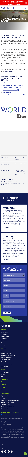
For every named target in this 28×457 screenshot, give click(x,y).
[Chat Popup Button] (25, 453)
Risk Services (4, 366)
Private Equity (4, 338)
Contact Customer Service (8, 409)
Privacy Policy (4, 422)
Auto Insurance (7, 83)
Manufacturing (5, 336)
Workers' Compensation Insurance (13, 94)
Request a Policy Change (7, 402)
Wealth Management (6, 364)
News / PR (4, 374)
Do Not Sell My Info (6, 424)
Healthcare (4, 334)
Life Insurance (7, 92)
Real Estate (4, 340)
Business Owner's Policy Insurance (13, 85)
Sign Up (3, 415)
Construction (4, 332)
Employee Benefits (6, 353)
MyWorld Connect (5, 404)
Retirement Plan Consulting (8, 355)
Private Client (4, 362)
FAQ (2, 376)
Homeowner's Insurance (10, 90)
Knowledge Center (6, 372)
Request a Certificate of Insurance (10, 400)
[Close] (26, 3)
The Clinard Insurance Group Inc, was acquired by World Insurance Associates (12, 182)
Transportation (5, 343)
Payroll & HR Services (6, 357)
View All (3, 345)
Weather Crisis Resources (7, 406)
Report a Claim (5, 396)
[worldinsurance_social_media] (2, 451)
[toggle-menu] (25, 8)
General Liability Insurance (11, 87)
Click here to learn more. (14, 4)
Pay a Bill (3, 398)
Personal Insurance (6, 359)
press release (9, 71)
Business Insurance (6, 351)
